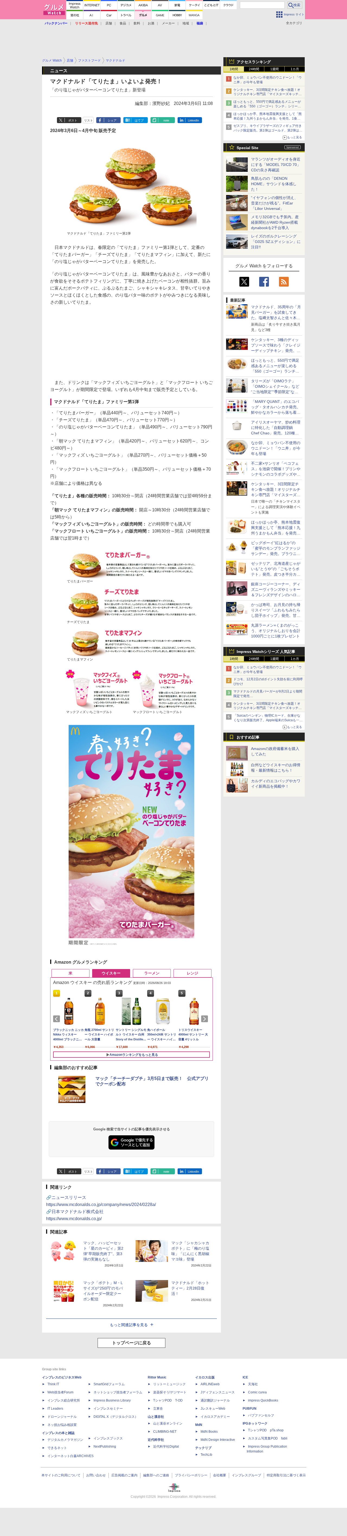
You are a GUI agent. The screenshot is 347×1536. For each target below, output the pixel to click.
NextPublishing (105, 1446)
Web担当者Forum (60, 1392)
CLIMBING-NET (164, 1432)
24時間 (254, 69)
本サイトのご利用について (61, 1475)
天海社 (253, 1384)
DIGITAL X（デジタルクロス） (116, 1417)
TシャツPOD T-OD (168, 1400)
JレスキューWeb (213, 1408)
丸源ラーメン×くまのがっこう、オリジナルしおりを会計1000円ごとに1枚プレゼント (275, 630)
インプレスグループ (246, 1475)
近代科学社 (156, 1440)
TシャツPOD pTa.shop (266, 1430)
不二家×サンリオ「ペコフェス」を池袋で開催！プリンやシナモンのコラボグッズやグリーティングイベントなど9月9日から (275, 474)
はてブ (139, 120)
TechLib (206, 1455)
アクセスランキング (254, 62)
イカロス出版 (205, 1377)
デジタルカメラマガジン (65, 1440)
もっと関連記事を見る (129, 1325)
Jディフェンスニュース (218, 1392)
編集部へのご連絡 (156, 1475)
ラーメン (151, 973)
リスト (88, 120)
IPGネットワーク (255, 1423)
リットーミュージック (169, 1384)
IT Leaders (55, 1408)
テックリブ (203, 1448)
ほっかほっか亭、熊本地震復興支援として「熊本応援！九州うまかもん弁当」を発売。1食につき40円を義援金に (267, 118)
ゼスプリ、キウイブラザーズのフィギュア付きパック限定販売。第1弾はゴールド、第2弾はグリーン (267, 130)
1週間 (274, 69)
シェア (112, 120)
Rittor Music (157, 1377)
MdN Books (209, 1432)
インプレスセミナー (108, 1408)
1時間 (234, 69)
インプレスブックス (108, 1438)
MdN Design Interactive (218, 1440)
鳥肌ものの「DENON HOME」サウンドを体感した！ (274, 183)
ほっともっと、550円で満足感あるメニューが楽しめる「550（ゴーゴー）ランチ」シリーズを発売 (267, 106)
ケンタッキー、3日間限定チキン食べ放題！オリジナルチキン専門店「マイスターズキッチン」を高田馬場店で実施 (266, 94)
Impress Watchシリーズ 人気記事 (266, 651)
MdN (198, 1425)
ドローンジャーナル (62, 1417)
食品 (123, 23)
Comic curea (257, 1392)
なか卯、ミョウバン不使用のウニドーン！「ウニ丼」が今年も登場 (275, 448)
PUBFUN (249, 1408)
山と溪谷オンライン (167, 1423)
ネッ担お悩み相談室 (62, 1425)
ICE (245, 1377)
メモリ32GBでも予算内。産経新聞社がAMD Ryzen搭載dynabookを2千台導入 (275, 222)
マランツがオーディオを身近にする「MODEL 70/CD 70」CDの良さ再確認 (276, 164)
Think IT (53, 1384)
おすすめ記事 (248, 737)
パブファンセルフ (261, 1415)
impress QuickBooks (263, 1400)
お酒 (151, 23)
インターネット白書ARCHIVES (70, 1456)
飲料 (137, 23)
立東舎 (158, 1408)
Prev (57, 1019)
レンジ (192, 973)
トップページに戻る (131, 1343)
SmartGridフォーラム (109, 1384)
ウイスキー (111, 973)
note (166, 120)
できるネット (57, 1448)
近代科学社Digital (166, 1446)
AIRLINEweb (210, 1384)
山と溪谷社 (156, 1417)
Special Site (247, 148)
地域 (185, 23)
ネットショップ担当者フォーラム (118, 1392)
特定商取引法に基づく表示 (286, 1475)
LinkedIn (193, 120)
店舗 (108, 23)
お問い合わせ (96, 1475)
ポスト (72, 120)
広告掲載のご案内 (124, 1475)
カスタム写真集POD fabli (267, 1438)
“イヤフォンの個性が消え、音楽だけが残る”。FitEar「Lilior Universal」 (274, 203)
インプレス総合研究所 (63, 1400)
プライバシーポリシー (191, 1475)
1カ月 (295, 69)
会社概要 (219, 1475)
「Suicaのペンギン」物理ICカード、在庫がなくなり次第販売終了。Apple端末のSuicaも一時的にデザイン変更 (268, 720)
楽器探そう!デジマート (170, 1392)
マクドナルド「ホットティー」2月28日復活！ (190, 1288)
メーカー (168, 23)
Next (205, 1019)
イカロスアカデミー (215, 1417)
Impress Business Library (112, 1400)
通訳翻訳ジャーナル (215, 1400)
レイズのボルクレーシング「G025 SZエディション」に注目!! (276, 241)
